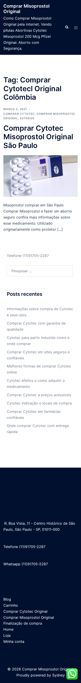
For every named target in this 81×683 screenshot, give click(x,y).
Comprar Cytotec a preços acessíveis (39, 395)
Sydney (58, 675)
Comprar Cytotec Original (25, 611)
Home (8, 629)
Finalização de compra (22, 623)
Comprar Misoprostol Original (28, 617)
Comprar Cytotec (19, 113)
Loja (7, 635)
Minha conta (13, 641)
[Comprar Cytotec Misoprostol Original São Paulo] (40, 175)
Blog (7, 599)
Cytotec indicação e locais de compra (39, 403)
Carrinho (10, 605)
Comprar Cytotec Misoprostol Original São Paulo (38, 137)
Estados (27, 118)
